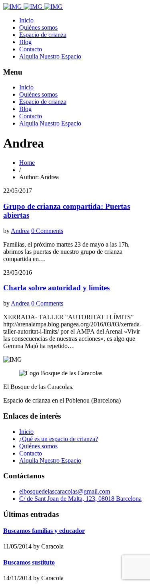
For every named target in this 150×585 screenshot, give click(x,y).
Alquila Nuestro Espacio (50, 56)
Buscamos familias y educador (44, 530)
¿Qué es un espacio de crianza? (58, 438)
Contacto (30, 49)
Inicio (26, 20)
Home (27, 162)
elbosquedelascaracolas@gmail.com (64, 491)
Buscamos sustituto (29, 562)
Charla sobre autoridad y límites (56, 287)
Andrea (20, 230)
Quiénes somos (38, 27)
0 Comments (47, 230)
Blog (25, 41)
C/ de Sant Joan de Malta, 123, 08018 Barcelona (80, 498)
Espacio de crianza (42, 34)
